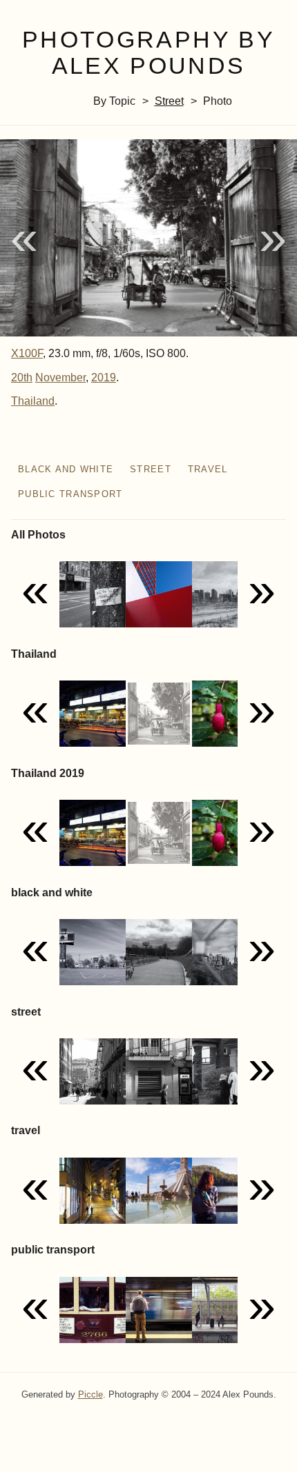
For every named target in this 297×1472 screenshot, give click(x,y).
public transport (70, 494)
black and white (65, 469)
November (60, 377)
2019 (103, 377)
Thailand (33, 401)
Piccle (90, 1394)
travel (208, 469)
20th (21, 377)
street (169, 101)
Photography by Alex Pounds (148, 53)
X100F (27, 353)
